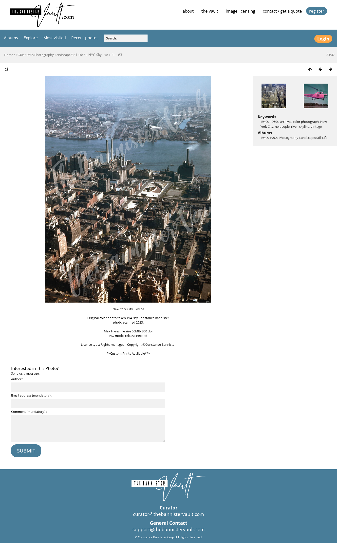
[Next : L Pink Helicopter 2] (330, 69)
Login (323, 39)
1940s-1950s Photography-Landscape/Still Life (49, 55)
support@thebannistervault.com (168, 529)
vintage (316, 126)
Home (8, 55)
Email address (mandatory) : (31, 395)
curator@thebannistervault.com (168, 514)
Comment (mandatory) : (29, 411)
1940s (264, 121)
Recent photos (84, 37)
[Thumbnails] (310, 69)
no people (282, 126)
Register (316, 11)
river (294, 126)
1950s (274, 121)
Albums (11, 37)
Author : (17, 379)
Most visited (54, 37)
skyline (304, 126)
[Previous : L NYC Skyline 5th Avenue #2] (320, 69)
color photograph (306, 121)
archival (285, 121)
